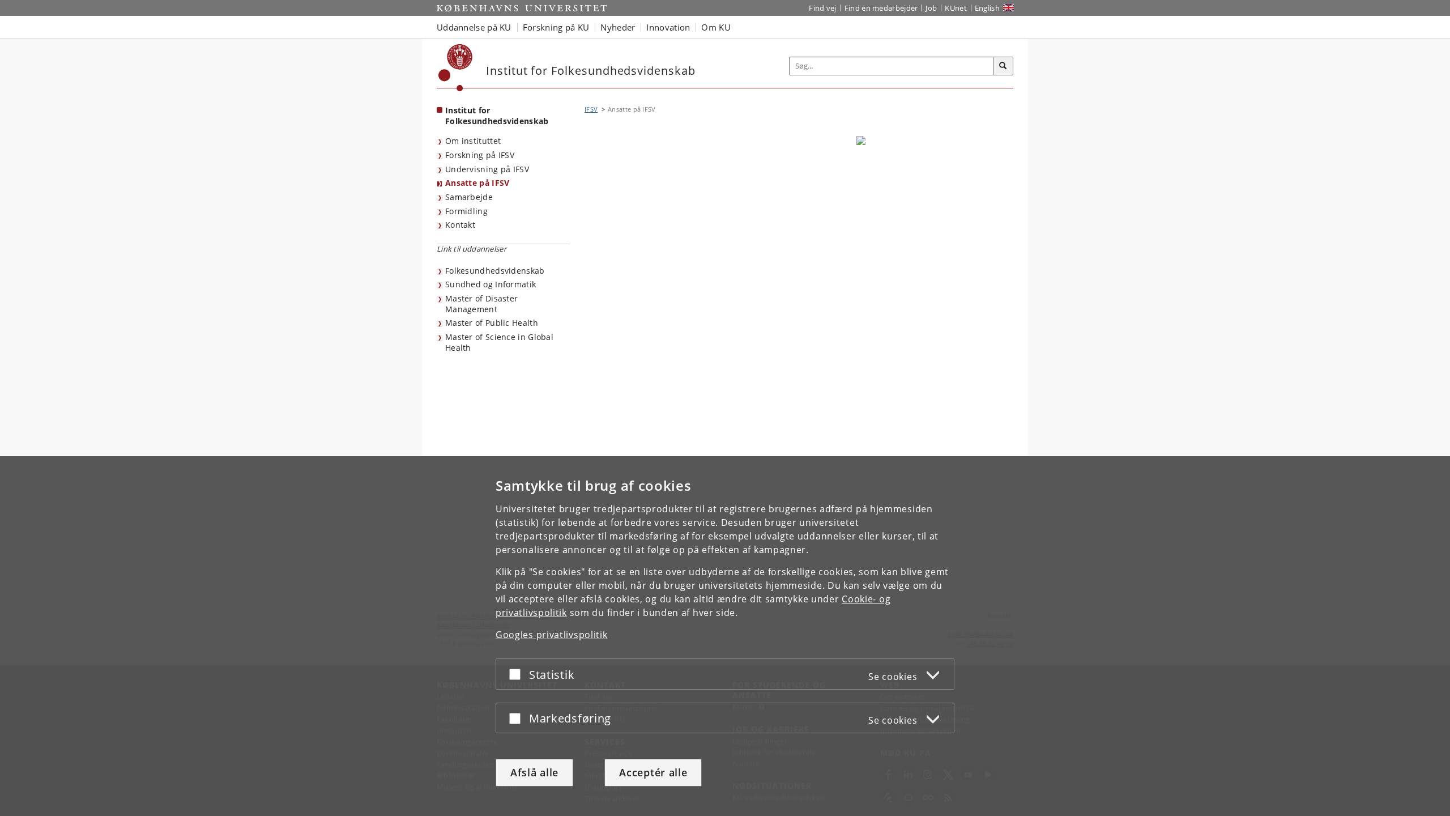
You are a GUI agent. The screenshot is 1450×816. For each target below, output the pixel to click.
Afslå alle (534, 772)
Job (931, 8)
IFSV (591, 109)
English (987, 8)
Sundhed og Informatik (490, 284)
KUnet (956, 8)
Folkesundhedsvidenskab (495, 270)
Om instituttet (473, 140)
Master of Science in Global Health (499, 342)
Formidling (466, 211)
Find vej (822, 8)
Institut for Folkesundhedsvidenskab (497, 115)
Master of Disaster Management (481, 303)
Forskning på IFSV (479, 155)
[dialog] (725, 636)
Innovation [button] (668, 27)
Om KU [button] (716, 27)
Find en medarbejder (881, 8)
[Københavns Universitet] (455, 67)
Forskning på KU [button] (556, 27)
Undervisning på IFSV (487, 169)
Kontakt (460, 224)
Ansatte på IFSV (477, 182)
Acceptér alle (653, 772)
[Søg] (1003, 66)
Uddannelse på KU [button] (474, 27)
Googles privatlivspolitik (552, 634)
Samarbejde (469, 197)
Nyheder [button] (617, 27)
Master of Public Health (491, 322)
